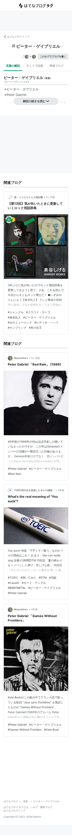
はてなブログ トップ (18, 36)
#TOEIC (13, 577)
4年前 (34, 609)
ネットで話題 (34, 65)
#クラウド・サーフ (38, 312)
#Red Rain (14, 473)
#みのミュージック (20, 322)
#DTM (43, 577)
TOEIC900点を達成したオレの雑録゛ (34, 490)
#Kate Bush (51, 729)
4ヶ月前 (50, 197)
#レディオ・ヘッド (46, 322)
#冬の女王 (35, 327)
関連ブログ (57, 65)
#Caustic (13, 582)
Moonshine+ (21, 358)
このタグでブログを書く (53, 56)
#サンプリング (17, 327)
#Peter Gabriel (17, 468)
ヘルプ (34, 807)
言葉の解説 (13, 65)
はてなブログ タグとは (16, 807)
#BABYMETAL (17, 587)
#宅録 (52, 577)
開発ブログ (46, 807)
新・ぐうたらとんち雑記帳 (28, 197)
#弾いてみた (28, 577)
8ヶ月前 (35, 358)
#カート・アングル (34, 582)
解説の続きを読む (34, 101)
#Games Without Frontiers (25, 729)
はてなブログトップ (14, 810)
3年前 (61, 490)
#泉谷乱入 (14, 317)
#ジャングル (16, 312)
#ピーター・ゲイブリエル (39, 317)
